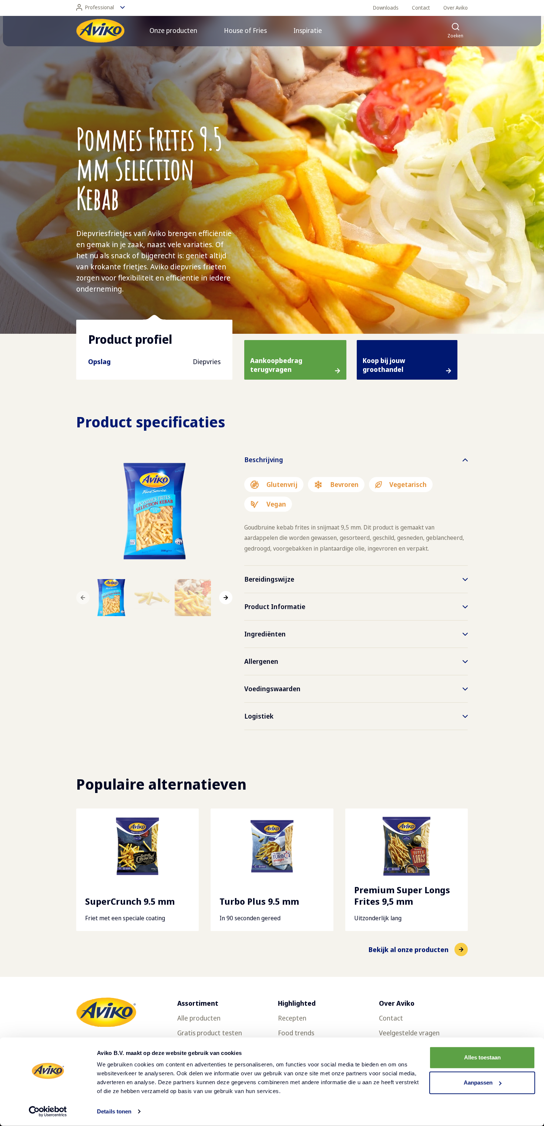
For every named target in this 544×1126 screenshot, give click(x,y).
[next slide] (225, 597)
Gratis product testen (209, 1032)
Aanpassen (478, 1082)
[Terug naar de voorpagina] (100, 31)
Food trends (296, 1032)
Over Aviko (455, 7)
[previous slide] (83, 597)
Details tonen (114, 1111)
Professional (99, 7)
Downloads (386, 7)
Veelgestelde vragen (409, 1032)
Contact (421, 7)
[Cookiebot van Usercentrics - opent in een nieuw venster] (48, 1111)
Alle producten (199, 1018)
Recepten (292, 1018)
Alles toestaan (482, 1057)
